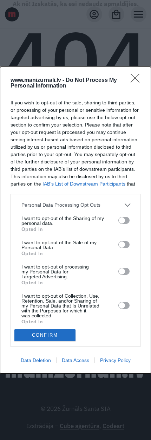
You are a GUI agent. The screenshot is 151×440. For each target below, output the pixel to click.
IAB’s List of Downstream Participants (83, 184)
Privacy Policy (115, 360)
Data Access (75, 360)
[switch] (124, 220)
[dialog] (75, 220)
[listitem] (75, 205)
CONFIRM (45, 335)
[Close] (137, 80)
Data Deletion (36, 360)
